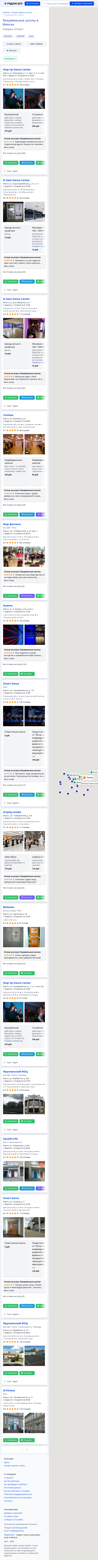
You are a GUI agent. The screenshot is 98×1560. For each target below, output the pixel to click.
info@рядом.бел (17, 303)
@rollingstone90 (20, 300)
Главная (6, 12)
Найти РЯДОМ (36, 44)
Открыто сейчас (14, 44)
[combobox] (56, 3)
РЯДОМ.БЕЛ (9, 307)
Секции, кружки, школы (21, 12)
